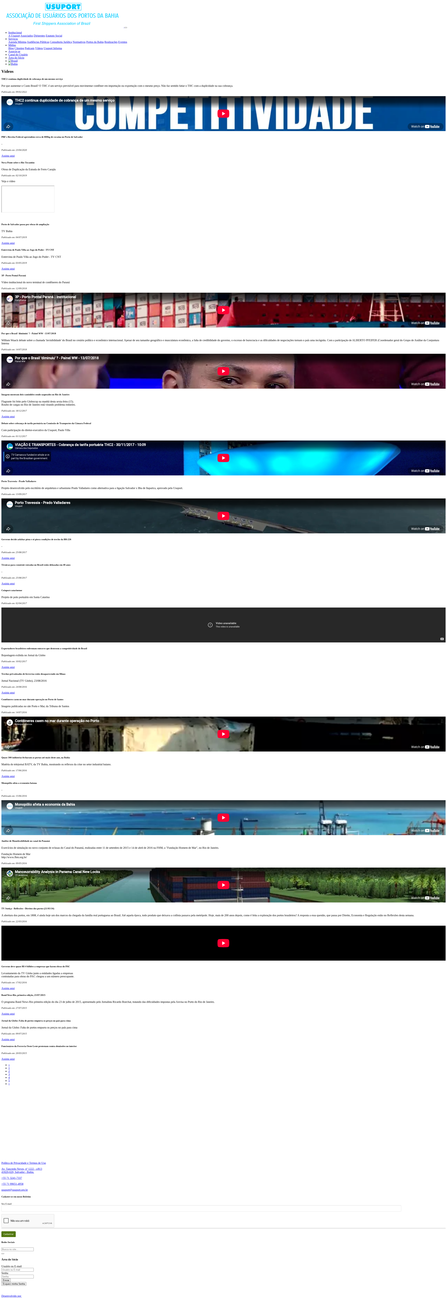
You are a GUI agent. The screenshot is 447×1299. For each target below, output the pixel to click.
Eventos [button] (122, 41)
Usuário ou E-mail (11, 1266)
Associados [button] (26, 35)
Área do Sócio (16, 57)
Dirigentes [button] (39, 35)
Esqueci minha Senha (14, 1284)
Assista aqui (8, 155)
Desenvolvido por (11, 1295)
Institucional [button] (15, 32)
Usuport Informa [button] (53, 48)
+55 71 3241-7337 (11, 1177)
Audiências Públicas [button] (38, 41)
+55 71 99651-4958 (12, 1183)
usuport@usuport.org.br (14, 1189)
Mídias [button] (12, 45)
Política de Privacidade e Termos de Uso (23, 1162)
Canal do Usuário (18, 54)
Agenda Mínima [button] (17, 41)
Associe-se (14, 51)
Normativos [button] (79, 41)
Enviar (6, 1280)
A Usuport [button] (14, 35)
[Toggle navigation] (125, 27)
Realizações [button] (111, 41)
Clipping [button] (19, 48)
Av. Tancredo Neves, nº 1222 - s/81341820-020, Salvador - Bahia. (21, 1170)
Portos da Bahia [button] (95, 41)
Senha (4, 1273)
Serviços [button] (13, 38)
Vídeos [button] (39, 48)
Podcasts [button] (29, 48)
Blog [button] (11, 48)
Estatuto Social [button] (54, 35)
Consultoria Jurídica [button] (61, 41)
